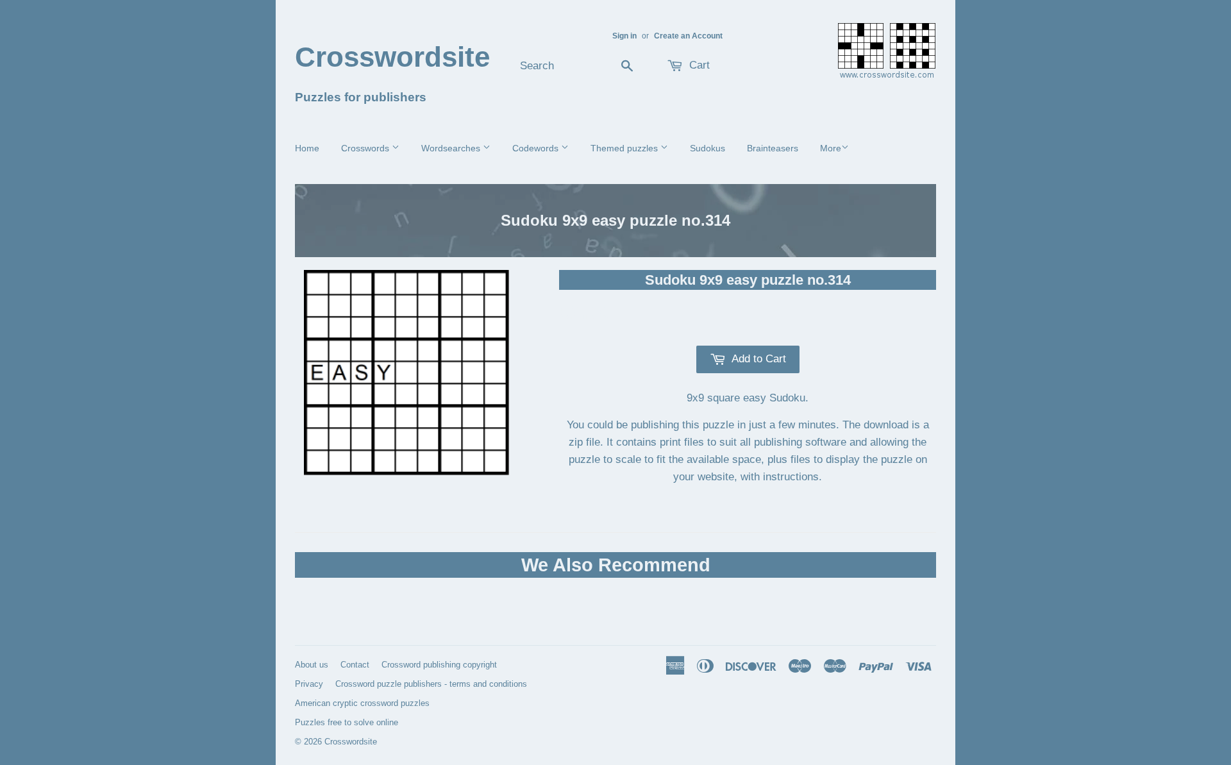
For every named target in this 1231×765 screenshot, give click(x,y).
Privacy (309, 684)
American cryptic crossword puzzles (362, 703)
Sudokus (707, 148)
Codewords (536, 148)
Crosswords (366, 148)
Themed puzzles (625, 148)
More (830, 148)
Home (307, 148)
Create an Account (688, 35)
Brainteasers (772, 148)
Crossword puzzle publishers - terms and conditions (431, 684)
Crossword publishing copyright (439, 664)
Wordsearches (452, 148)
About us (311, 664)
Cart (698, 65)
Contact (354, 664)
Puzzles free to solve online (346, 722)
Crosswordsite (392, 56)
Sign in (624, 35)
